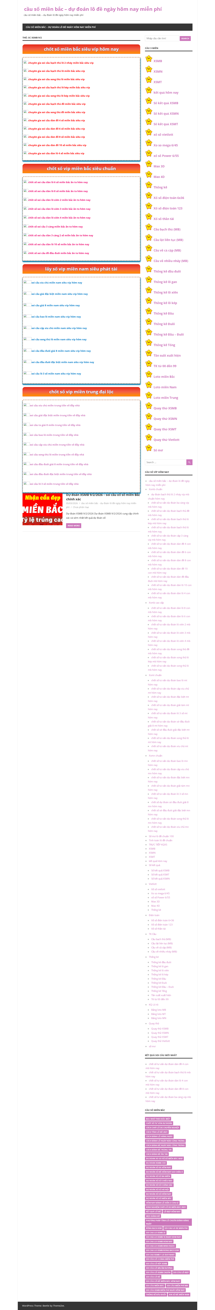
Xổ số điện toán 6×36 (162, 920)
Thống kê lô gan (165, 282)
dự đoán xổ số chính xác (159, 1185)
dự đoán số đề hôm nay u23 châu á (164, 1172)
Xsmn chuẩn (155, 755)
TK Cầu (152, 934)
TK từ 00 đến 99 (165, 366)
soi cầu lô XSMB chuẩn (158, 1272)
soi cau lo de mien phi (176, 1228)
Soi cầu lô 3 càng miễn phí (160, 1259)
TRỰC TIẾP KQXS (158, 844)
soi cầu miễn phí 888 (177, 1285)
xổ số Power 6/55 (166, 156)
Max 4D (159, 177)
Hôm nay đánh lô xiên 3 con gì (162, 1202)
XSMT (158, 82)
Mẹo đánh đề (153, 1216)
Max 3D (159, 166)
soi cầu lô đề (153, 1276)
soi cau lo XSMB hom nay (159, 1241)
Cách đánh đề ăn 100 (157, 1154)
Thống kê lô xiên (166, 292)
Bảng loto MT (158, 1014)
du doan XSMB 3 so (156, 1163)
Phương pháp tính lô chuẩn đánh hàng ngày (167, 1222)
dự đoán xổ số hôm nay (158, 1194)
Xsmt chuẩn (155, 675)
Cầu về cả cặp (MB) (167, 250)
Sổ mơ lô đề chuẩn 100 (161, 836)
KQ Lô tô (153, 1004)
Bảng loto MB (158, 1009)
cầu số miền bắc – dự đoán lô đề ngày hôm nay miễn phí (93, 8)
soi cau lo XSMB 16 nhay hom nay (163, 1237)
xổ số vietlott (163, 135)
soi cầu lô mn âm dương (159, 1268)
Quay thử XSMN (165, 419)
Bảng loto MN (158, 1018)
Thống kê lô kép (165, 303)
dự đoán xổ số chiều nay (159, 1180)
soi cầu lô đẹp (181, 1272)
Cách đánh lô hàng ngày (159, 1136)
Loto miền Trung (166, 398)
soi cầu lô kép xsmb (156, 1263)
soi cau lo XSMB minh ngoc (160, 1246)
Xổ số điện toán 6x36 (169, 198)
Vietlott (153, 883)
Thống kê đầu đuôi (167, 271)
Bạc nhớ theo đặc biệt (158, 1119)
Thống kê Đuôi (164, 324)
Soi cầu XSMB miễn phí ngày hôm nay (165, 1290)
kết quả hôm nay (166, 93)
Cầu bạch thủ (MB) (167, 229)
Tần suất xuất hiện (167, 355)
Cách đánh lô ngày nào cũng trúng (165, 1140)
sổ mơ (152, 1046)
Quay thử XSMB (165, 408)
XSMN (158, 72)
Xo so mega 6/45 (166, 145)
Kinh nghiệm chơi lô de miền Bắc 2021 (166, 1207)
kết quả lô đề (153, 1211)
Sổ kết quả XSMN (166, 114)
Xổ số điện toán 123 (168, 208)
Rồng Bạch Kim (154, 1228)
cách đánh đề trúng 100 (159, 1149)
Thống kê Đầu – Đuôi (169, 334)
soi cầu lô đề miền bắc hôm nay (163, 1281)
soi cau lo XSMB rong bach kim (162, 1250)
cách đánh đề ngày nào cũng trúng (165, 1145)
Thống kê (160, 187)
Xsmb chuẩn (155, 489)
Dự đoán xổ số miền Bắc (159, 1198)
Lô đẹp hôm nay (172, 1211)
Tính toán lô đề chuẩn (160, 840)
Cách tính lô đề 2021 (157, 1132)
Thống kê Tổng (164, 345)
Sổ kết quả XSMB (166, 103)
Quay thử (154, 1023)
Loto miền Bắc (164, 377)
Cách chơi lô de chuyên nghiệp (162, 1127)
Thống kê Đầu (164, 313)
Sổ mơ (158, 450)
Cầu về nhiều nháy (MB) (171, 261)
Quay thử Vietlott (166, 440)
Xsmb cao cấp (156, 602)
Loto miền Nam (165, 387)
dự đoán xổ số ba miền (158, 1176)
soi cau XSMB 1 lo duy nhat (160, 1254)
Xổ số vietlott (158, 889)
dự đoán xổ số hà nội (157, 1189)
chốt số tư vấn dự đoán (159, 1123)
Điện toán (154, 915)
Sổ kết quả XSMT (166, 124)
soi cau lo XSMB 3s (155, 1232)
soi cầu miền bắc (155, 1285)
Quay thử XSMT (165, 429)
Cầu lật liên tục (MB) (168, 240)
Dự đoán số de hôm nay (158, 1167)
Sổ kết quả (154, 865)
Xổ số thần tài (164, 219)
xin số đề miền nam (179, 1294)
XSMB (158, 61)
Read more (74, 525)
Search (185, 38)
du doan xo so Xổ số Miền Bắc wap (164, 1158)
